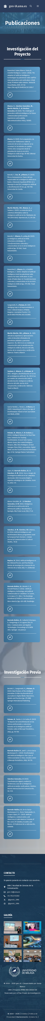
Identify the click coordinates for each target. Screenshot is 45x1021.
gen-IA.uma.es (18, 6)
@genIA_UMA (13, 900)
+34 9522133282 (13, 896)
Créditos (24, 1014)
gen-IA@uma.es (13, 892)
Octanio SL (33, 1017)
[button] (30, 6)
